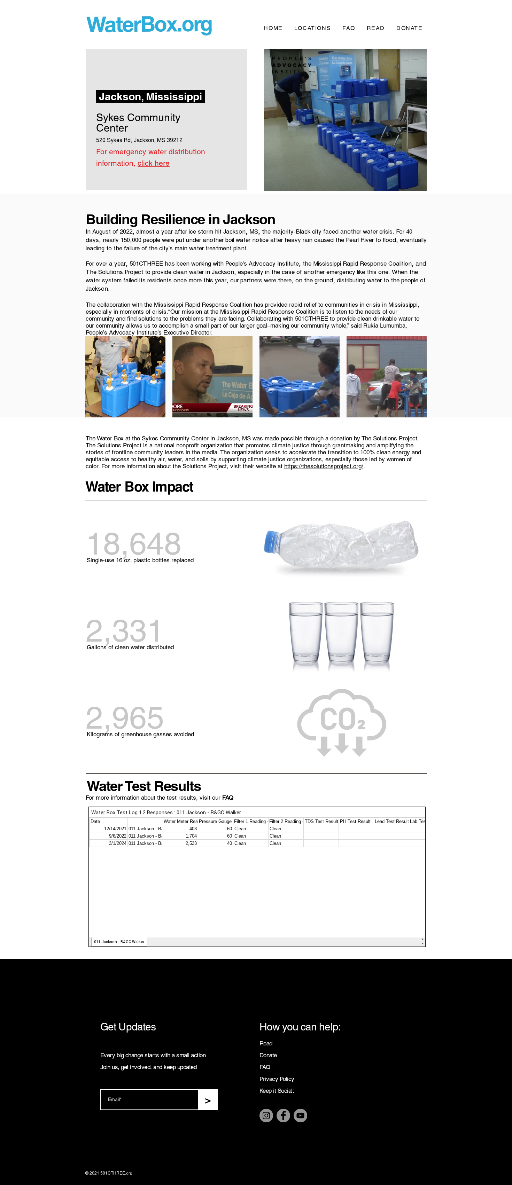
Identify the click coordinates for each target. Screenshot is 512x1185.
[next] (414, 380)
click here (154, 163)
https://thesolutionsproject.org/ (323, 466)
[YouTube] (300, 1115)
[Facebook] (283, 1115)
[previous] (98, 380)
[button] (125, 376)
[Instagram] (266, 1115)
